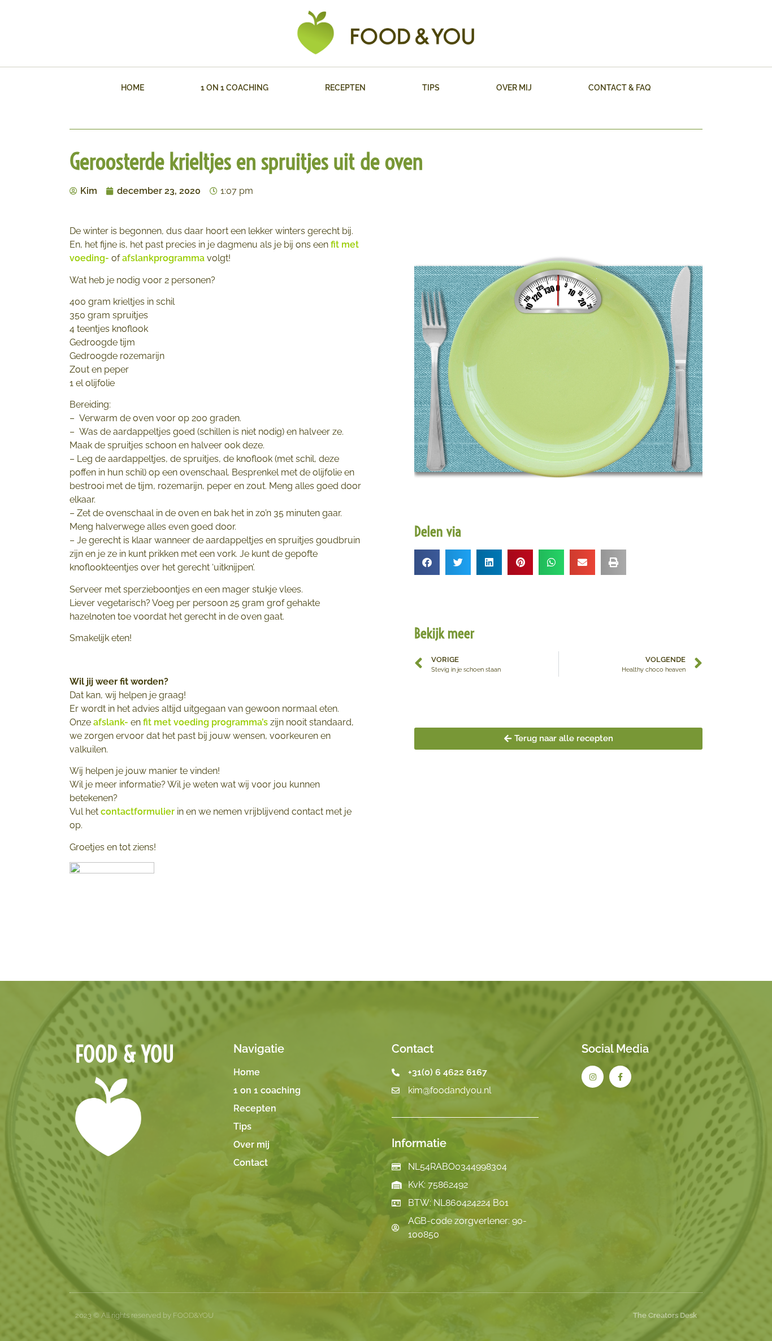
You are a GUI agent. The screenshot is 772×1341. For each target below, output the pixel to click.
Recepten (345, 87)
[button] (427, 562)
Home (132, 87)
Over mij (514, 87)
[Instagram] (593, 1077)
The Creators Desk (665, 1315)
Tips (431, 87)
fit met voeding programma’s (205, 722)
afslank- (110, 722)
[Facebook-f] (620, 1077)
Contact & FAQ (619, 87)
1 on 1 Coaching (234, 87)
